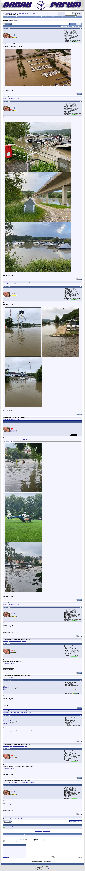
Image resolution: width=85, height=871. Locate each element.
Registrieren (8, 16)
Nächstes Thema (46, 831)
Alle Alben (18, 16)
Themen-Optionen (65, 26)
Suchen (77, 16)
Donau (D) (35, 13)
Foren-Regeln (6, 857)
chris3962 (5, 98)
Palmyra (13, 721)
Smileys (4, 852)
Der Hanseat (12, 98)
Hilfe (36, 16)
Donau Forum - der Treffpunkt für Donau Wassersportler (16, 13)
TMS (49, 868)
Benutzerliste (44, 16)
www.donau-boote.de (64, 863)
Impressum (28, 16)
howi (11, 712)
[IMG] (4, 853)
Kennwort (60, 14)
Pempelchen (18, 283)
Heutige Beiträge (65, 16)
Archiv (70, 863)
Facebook (5, 828)
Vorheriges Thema (38, 831)
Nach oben (81, 863)
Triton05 (17, 98)
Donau (30, 13)
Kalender (54, 16)
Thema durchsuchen (76, 26)
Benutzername (61, 13)
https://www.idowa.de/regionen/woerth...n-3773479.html (16, 440)
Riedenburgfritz (23, 712)
